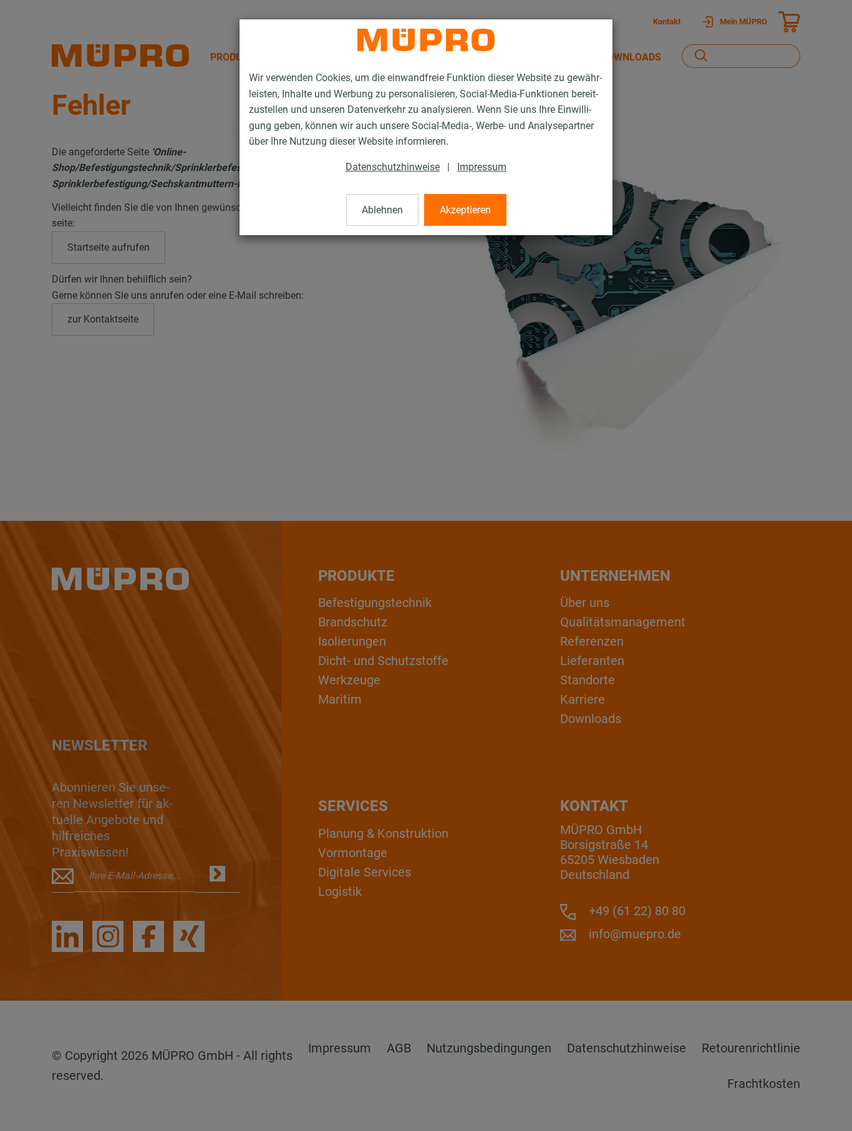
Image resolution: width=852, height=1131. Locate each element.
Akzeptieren (465, 210)
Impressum (481, 167)
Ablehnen (382, 210)
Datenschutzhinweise (393, 167)
